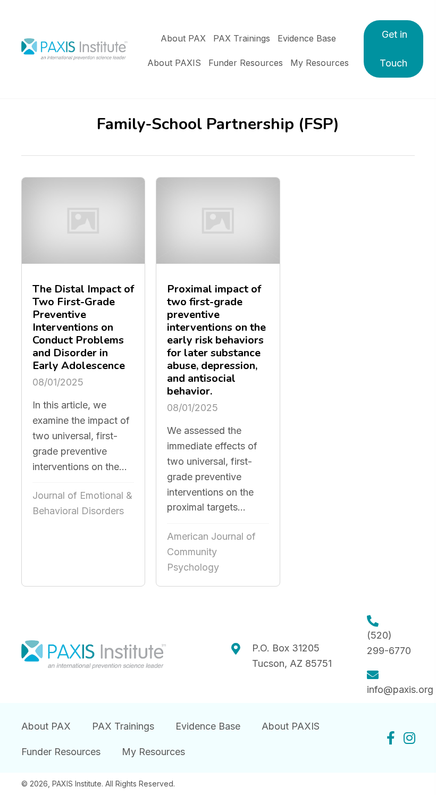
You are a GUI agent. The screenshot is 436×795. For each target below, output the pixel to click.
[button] (393, 49)
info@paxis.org (400, 689)
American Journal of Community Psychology (211, 552)
